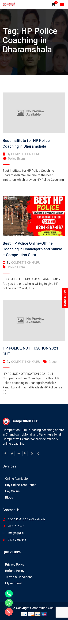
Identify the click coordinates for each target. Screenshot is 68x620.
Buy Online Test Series (20, 485)
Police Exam (16, 158)
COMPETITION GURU (25, 154)
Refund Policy (14, 571)
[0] (53, 4)
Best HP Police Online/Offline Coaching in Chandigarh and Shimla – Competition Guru (32, 249)
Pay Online (12, 491)
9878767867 (16, 526)
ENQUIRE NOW (64, 297)
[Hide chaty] (9, 612)
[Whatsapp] (9, 603)
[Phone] (9, 593)
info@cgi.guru (16, 533)
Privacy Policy (14, 564)
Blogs (53, 361)
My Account (13, 583)
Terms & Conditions (19, 577)
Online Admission (17, 478)
